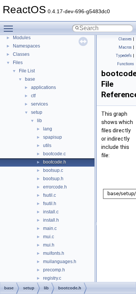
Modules (22, 37)
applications (43, 87)
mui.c (48, 236)
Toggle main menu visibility (10, 28)
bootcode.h (54, 162)
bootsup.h (53, 178)
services (39, 104)
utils (47, 145)
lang (47, 129)
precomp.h (54, 270)
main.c (50, 228)
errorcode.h (55, 187)
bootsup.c (53, 170)
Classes (21, 54)
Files (18, 62)
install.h (51, 220)
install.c (51, 211)
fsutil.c (49, 195)
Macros (125, 47)
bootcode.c (54, 153)
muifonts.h (53, 253)
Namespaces (26, 46)
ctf (33, 95)
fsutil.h (49, 203)
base (30, 79)
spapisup (52, 137)
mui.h (48, 245)
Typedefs (124, 55)
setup (36, 112)
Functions (125, 63)
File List (27, 71)
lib (39, 120)
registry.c (52, 278)
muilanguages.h (59, 261)
